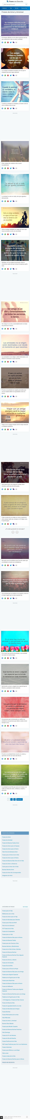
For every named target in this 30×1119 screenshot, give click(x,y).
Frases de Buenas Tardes (9, 940)
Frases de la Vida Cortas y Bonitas (11, 949)
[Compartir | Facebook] (2, 42)
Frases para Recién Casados (10, 1026)
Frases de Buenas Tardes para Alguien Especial (12, 990)
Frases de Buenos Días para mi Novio (12, 983)
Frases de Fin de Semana (9, 1035)
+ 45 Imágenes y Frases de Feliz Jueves (13, 1000)
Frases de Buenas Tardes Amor (10, 843)
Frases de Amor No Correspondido (11, 872)
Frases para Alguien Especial (10, 974)
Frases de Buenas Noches (9, 952)
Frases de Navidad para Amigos (10, 1008)
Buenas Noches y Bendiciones (10, 946)
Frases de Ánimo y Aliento (9, 959)
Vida (11, 8)
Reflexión (4, 8)
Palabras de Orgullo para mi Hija (11, 977)
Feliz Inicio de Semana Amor (10, 852)
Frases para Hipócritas (8, 980)
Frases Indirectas (7, 1047)
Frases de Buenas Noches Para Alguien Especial (13, 955)
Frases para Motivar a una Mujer (11, 1050)
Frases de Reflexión (7, 986)
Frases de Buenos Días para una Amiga (13, 971)
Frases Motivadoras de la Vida (10, 1014)
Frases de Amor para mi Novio (10, 849)
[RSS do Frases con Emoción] (27, 1117)
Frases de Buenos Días (8, 1003)
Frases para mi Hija (7, 910)
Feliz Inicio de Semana (8, 925)
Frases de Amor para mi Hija (9, 916)
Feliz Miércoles (6, 1017)
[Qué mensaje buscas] (26, 4)
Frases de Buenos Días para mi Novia (12, 937)
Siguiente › (19, 799)
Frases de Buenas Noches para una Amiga (13, 994)
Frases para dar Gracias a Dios (10, 943)
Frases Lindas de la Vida (8, 1056)
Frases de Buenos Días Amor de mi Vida (13, 860)
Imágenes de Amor (7, 875)
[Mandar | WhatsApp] (5, 42)
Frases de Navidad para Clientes (11, 919)
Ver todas (25, 906)
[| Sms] (13, 42)
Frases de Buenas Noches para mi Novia (13, 1059)
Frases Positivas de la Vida (9, 1041)
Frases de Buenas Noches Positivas (11, 1029)
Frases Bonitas (6, 1011)
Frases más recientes (8, 1062)
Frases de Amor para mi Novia (10, 858)
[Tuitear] (11, 42)
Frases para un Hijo (7, 934)
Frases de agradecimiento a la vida (11, 1006)
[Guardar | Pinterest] (8, 42)
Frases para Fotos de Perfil (9, 922)
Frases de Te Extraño (8, 962)
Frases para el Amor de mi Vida (10, 855)
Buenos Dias (24, 8)
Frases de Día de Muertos (9, 1038)
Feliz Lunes (5, 1053)
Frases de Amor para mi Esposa (10, 846)
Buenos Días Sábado (7, 1023)
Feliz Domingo (6, 1032)
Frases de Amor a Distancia (9, 863)
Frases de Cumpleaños (8, 931)
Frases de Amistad (7, 840)
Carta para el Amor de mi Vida (10, 866)
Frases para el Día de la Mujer (10, 968)
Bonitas (16, 8)
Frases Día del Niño (7, 965)
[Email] (16, 42)
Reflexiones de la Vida (8, 913)
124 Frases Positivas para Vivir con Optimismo (14, 1044)
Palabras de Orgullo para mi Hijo (11, 997)
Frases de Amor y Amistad (9, 1020)
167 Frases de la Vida (8, 928)
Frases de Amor (6, 837)
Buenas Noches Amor (8, 869)
